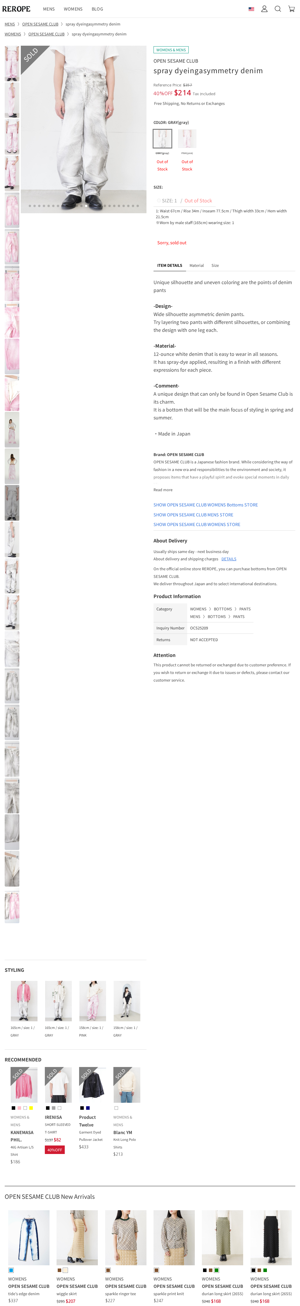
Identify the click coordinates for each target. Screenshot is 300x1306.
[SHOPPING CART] (291, 9)
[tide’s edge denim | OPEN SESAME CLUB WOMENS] (29, 1238)
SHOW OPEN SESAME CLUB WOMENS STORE (197, 524)
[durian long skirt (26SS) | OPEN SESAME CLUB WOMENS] (222, 1238)
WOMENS (73, 9)
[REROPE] (19, 9)
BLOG (97, 9)
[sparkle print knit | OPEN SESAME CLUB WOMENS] (174, 1238)
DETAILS (228, 558)
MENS (49, 9)
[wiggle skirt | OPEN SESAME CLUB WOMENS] (77, 1238)
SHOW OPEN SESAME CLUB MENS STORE (193, 514)
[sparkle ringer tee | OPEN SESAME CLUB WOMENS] (125, 1238)
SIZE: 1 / (186, 200)
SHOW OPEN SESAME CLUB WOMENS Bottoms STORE (206, 504)
